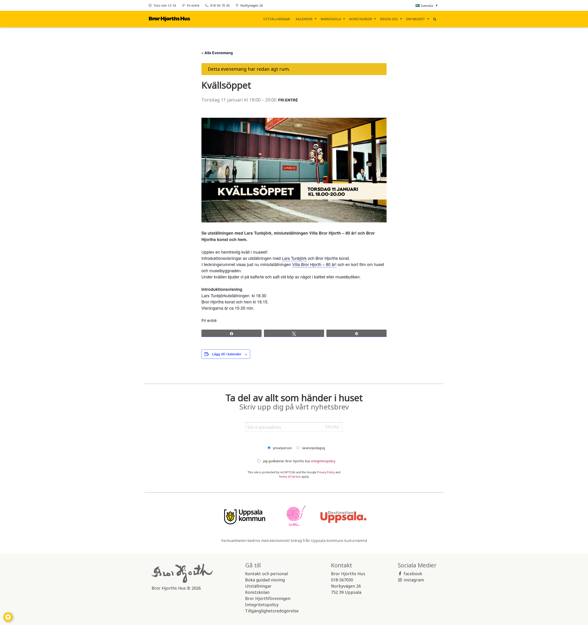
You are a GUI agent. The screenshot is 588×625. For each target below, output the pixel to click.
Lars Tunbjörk (294, 258)
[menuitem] (277, 19)
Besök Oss (389, 19)
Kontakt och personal (266, 573)
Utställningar (276, 19)
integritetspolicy (323, 461)
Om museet (415, 19)
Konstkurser (360, 19)
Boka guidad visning (265, 580)
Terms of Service (290, 477)
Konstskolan (257, 592)
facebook (413, 573)
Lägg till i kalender (226, 354)
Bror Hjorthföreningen (267, 598)
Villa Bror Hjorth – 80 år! (314, 264)
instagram (414, 580)
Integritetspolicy (262, 604)
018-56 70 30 (220, 5)
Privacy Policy (326, 472)
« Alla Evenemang (217, 52)
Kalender (304, 19)
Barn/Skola (331, 19)
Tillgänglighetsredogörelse (272, 611)
